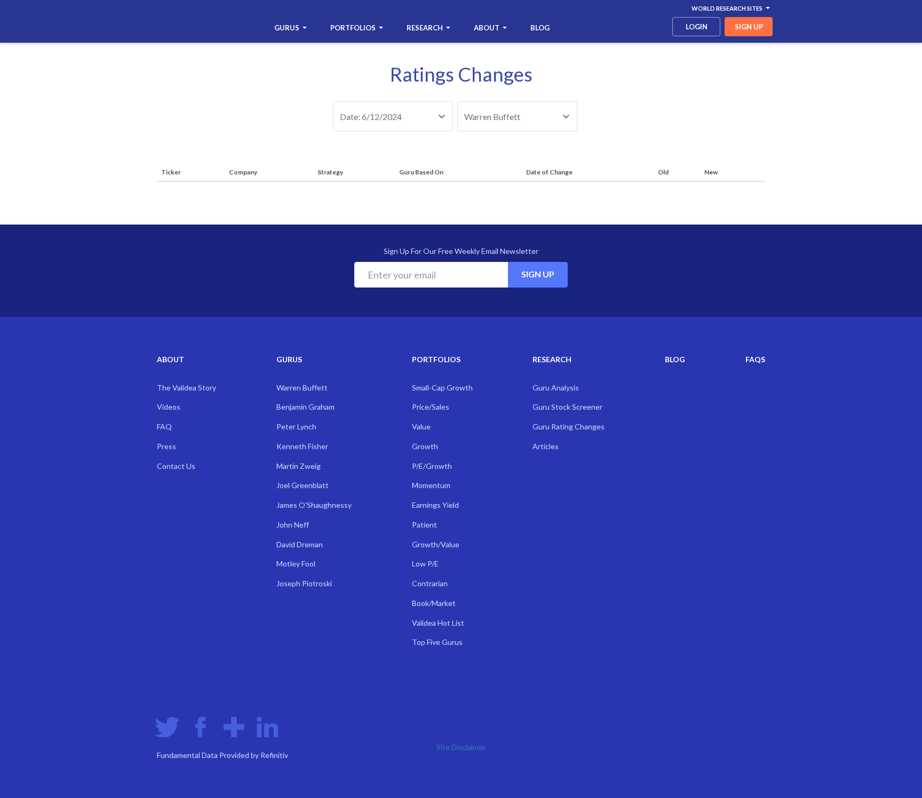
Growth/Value (435, 544)
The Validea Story (186, 387)
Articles (545, 446)
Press (166, 446)
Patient (424, 524)
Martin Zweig (298, 465)
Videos (168, 406)
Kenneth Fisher (302, 446)
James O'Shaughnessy (314, 504)
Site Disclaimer (461, 747)
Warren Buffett (302, 387)
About (486, 27)
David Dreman (299, 544)
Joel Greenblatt (302, 485)
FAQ (164, 426)
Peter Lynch (296, 426)
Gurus (286, 27)
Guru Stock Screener (567, 406)
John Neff (292, 524)
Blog (540, 27)
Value (421, 426)
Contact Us (176, 465)
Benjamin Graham (305, 406)
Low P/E (425, 563)
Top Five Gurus (437, 642)
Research (425, 27)
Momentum (431, 485)
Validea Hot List (438, 622)
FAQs (755, 359)
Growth (425, 446)
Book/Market (434, 603)
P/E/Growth (432, 465)
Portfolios (353, 27)
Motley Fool (295, 563)
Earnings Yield (435, 504)
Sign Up (537, 274)
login (697, 26)
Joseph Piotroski (304, 583)
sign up (749, 26)
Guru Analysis (555, 387)
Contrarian (430, 583)
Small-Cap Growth (442, 387)
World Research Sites (726, 8)
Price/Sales (430, 406)
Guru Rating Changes (568, 426)
